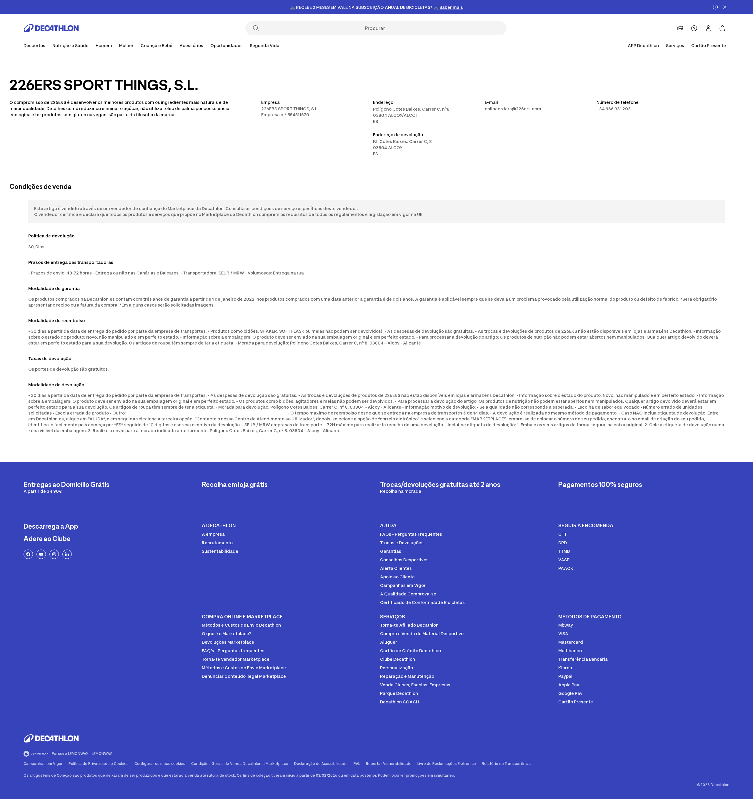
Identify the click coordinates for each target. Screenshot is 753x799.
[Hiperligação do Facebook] (28, 554)
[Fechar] (724, 7)
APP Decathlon (643, 45)
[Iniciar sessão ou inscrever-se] (708, 28)
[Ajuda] (694, 28)
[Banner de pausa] (715, 7)
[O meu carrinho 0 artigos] (722, 28)
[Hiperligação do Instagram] (54, 554)
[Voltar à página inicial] (51, 28)
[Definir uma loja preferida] (680, 28)
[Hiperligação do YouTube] (41, 554)
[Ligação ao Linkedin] (67, 554)
